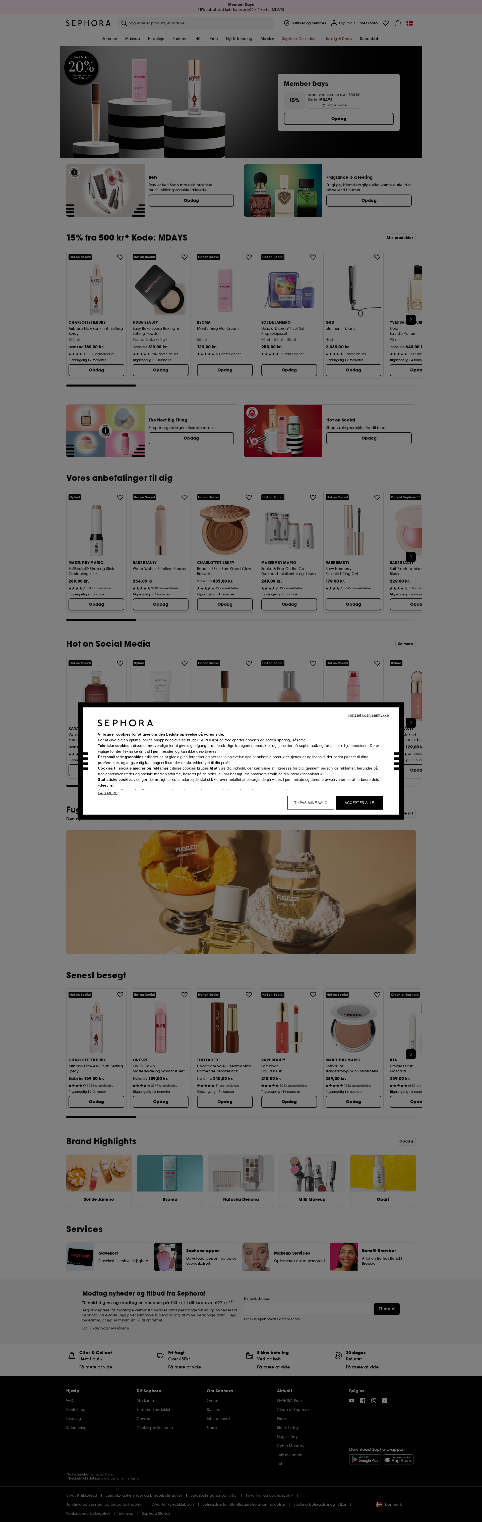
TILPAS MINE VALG (310, 803)
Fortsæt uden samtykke (368, 715)
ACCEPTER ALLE (359, 803)
